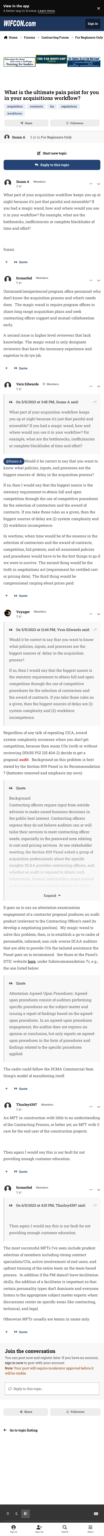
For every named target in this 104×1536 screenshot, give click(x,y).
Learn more (9, 8)
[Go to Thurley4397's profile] (7, 1105)
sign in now (14, 1362)
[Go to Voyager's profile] (7, 613)
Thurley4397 (26, 1104)
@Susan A (14, 461)
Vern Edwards (27, 384)
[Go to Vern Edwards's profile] (7, 385)
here (32, 961)
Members (52, 384)
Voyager (23, 612)
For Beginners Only (56, 137)
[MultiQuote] (6, 262)
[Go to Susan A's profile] (6, 137)
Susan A (18, 137)
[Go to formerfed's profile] (7, 279)
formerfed (24, 278)
